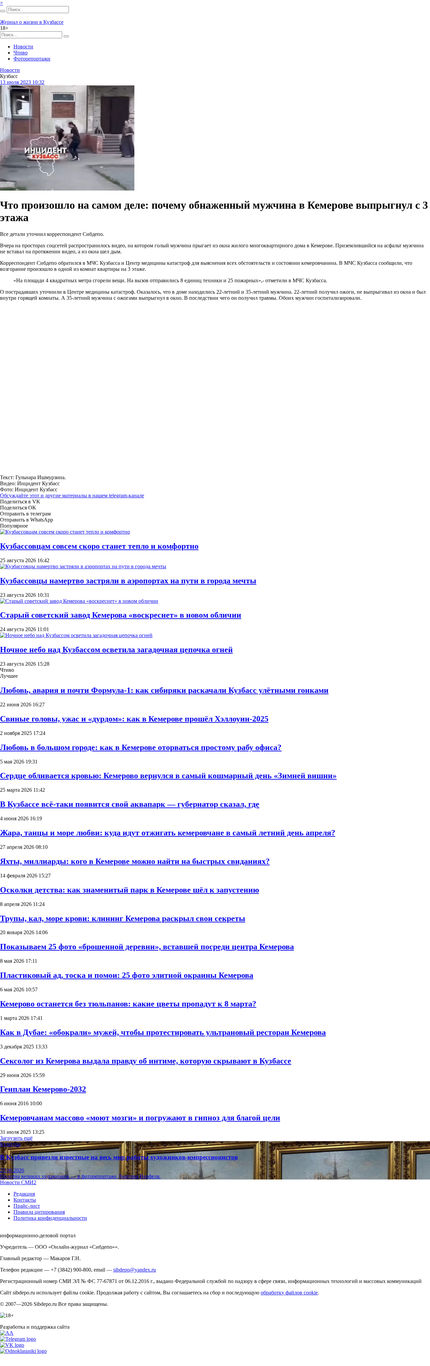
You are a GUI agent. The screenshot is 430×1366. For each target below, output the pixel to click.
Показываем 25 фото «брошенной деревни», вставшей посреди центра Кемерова (147, 946)
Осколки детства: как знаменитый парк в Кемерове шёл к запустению (129, 889)
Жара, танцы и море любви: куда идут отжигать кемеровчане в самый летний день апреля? (167, 832)
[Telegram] (18, 1339)
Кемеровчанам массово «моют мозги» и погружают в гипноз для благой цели (140, 1117)
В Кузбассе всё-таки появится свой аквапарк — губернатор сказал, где (129, 804)
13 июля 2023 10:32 (22, 82)
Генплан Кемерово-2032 (43, 1089)
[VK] (12, 1345)
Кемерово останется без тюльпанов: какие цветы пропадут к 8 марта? (128, 1003)
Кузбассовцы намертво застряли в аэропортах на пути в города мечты (128, 580)
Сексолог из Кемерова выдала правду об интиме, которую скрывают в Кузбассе (145, 1061)
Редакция (24, 1194)
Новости (23, 46)
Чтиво (20, 52)
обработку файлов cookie (289, 1292)
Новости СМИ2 (18, 1182)
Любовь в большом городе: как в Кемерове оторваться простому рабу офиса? (141, 747)
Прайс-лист (26, 1206)
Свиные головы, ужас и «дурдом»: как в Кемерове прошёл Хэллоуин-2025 (134, 718)
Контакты (24, 1200)
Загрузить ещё (16, 1138)
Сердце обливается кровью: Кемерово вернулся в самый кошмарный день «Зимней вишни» (168, 775)
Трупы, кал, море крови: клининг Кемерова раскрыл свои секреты (122, 918)
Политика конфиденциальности (50, 1218)
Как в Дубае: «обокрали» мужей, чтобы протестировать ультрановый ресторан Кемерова (163, 1032)
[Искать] (2, 11)
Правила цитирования (39, 1212)
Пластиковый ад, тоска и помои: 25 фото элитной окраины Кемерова (126, 975)
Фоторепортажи (31, 58)
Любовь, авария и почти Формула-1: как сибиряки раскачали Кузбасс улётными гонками (164, 690)
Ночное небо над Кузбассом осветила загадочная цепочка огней (116, 649)
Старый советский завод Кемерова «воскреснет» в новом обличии (120, 615)
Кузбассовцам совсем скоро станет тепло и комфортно (99, 546)
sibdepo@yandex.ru (134, 1270)
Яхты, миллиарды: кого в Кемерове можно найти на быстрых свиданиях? (135, 861)
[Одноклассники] (23, 1351)
